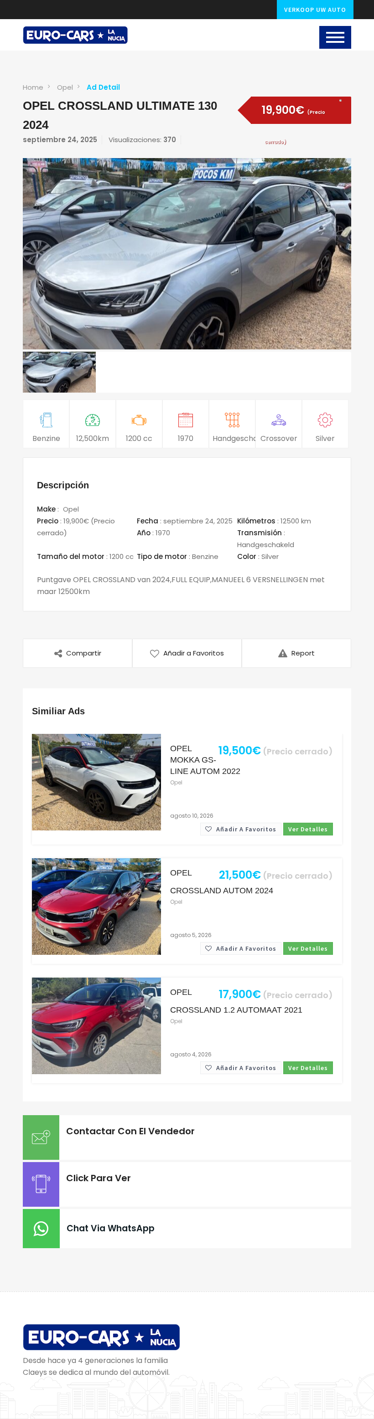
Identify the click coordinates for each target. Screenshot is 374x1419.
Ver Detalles (308, 829)
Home (33, 87)
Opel (65, 87)
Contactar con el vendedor (130, 1131)
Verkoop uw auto (315, 9)
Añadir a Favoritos (245, 829)
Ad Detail (103, 87)
